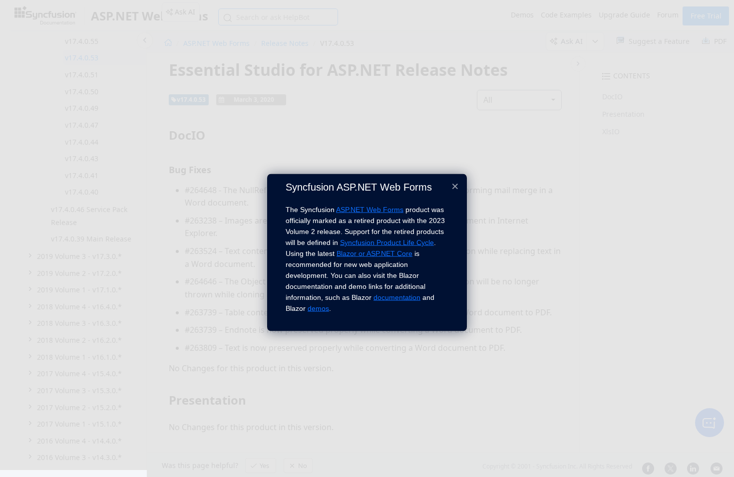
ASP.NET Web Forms (369, 210)
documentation (396, 297)
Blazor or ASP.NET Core (374, 253)
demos (318, 308)
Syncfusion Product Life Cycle (387, 242)
